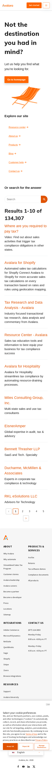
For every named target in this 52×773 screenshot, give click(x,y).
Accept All (10, 746)
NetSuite (7, 641)
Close (48, 704)
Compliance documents (38, 574)
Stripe (6, 664)
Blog (11, 153)
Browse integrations (12, 676)
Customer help (16, 162)
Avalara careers (10, 585)
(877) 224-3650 (34, 630)
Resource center (17, 127)
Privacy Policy (41, 740)
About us (13, 136)
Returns (31, 563)
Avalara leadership (11, 580)
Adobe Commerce (11, 630)
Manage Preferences (41, 746)
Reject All (26, 746)
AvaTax (31, 557)
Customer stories (11, 574)
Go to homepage (16, 79)
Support (7, 691)
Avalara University (11, 697)
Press (6, 603)
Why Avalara (8, 553)
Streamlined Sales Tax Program (12, 567)
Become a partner (11, 591)
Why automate (9, 559)
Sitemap (7, 614)
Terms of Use (31, 734)
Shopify (6, 658)
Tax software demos (37, 569)
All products (33, 580)
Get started (34, 5)
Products (13, 145)
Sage (5, 653)
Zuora (6, 670)
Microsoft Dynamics (11, 635)
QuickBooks (8, 647)
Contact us (14, 171)
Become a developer (12, 597)
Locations (7, 609)
